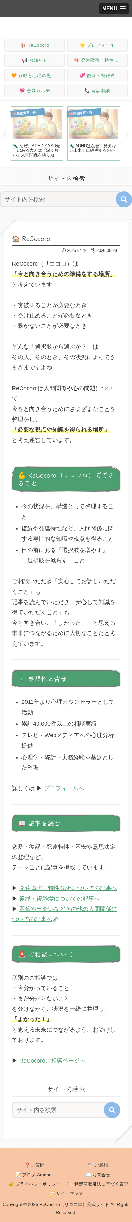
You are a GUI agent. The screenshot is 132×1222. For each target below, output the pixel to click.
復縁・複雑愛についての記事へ (59, 899)
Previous (5, 135)
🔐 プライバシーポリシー (34, 1183)
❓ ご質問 (34, 1165)
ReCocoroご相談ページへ (52, 1060)
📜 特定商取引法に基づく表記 (98, 1183)
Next (127, 135)
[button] (124, 199)
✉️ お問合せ (98, 1174)
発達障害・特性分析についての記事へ (68, 888)
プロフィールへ (64, 788)
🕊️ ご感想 (98, 1165)
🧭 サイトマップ (66, 1193)
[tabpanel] (37, 133)
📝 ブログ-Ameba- (34, 1174)
